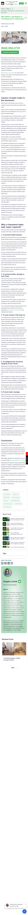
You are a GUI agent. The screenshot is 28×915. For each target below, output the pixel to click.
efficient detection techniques (14, 310)
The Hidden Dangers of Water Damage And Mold (11, 659)
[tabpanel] (14, 653)
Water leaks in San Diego (7, 72)
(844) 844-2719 (10, 48)
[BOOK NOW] (27, 464)
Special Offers (21, 3)
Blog (8, 8)
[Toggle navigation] (26, 3)
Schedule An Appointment (10, 52)
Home (2, 8)
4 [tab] (17, 668)
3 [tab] (16, 668)
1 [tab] (12, 668)
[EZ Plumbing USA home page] (2, 3)
